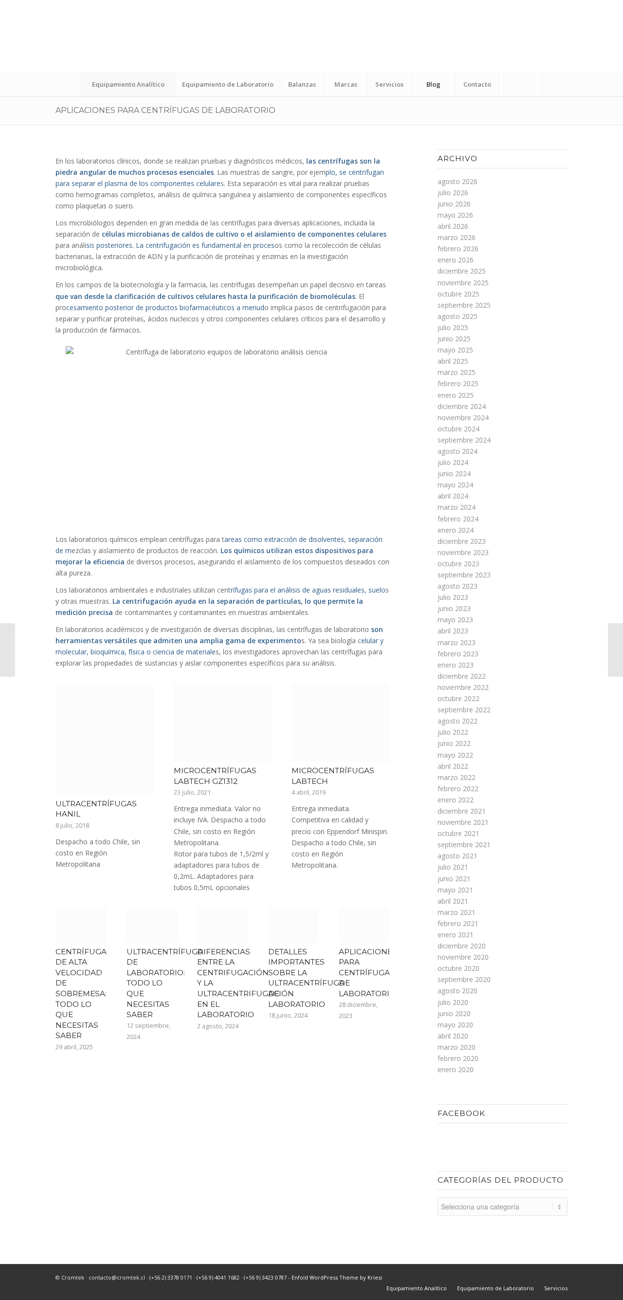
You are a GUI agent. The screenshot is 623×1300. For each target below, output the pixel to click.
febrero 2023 (458, 653)
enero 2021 (456, 934)
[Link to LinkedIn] (574, 43)
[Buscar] (520, 84)
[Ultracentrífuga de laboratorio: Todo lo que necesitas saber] (152, 925)
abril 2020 (453, 1035)
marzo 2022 (457, 777)
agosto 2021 (457, 855)
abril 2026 (453, 226)
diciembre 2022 (462, 676)
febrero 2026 (458, 248)
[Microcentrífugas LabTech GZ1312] (223, 722)
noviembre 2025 (463, 282)
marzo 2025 (457, 372)
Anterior (70, 763)
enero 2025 (456, 395)
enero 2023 (456, 664)
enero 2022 (456, 799)
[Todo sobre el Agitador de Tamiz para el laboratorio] (7, 650)
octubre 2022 (458, 698)
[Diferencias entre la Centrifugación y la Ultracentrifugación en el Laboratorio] (222, 925)
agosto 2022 (457, 720)
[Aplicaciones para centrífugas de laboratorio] (364, 925)
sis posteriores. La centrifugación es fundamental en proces (180, 245)
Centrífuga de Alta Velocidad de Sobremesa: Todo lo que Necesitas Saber (81, 993)
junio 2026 (454, 203)
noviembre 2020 (463, 957)
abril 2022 (453, 766)
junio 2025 (454, 338)
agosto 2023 (457, 586)
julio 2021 (453, 867)
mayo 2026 (455, 215)
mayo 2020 (455, 1024)
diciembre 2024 (462, 406)
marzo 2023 (457, 642)
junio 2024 (454, 473)
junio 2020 (454, 1013)
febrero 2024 (458, 518)
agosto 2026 (457, 181)
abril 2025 (453, 361)
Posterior (374, 763)
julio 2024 (453, 462)
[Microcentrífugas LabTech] (340, 722)
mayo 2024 (455, 484)
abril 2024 (453, 496)
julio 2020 (453, 1002)
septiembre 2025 (464, 305)
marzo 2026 (457, 237)
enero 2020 (456, 1069)
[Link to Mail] (588, 43)
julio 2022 (453, 732)
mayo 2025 (455, 349)
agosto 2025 (457, 316)
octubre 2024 (458, 428)
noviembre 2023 (463, 552)
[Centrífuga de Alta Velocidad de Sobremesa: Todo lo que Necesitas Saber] (80, 925)
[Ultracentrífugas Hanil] (104, 739)
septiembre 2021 (464, 844)
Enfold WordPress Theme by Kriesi (337, 1277)
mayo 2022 (455, 755)
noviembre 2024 (463, 417)
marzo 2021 (457, 912)
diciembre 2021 (462, 811)
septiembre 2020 (464, 979)
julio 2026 (453, 192)
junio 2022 (454, 743)
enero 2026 (456, 259)
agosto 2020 (457, 990)
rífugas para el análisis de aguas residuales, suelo (308, 589)
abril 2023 (453, 630)
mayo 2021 (455, 889)
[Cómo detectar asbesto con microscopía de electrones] (615, 650)
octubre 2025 (458, 293)
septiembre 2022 (464, 709)
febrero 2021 (458, 923)
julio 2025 (453, 327)
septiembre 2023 (464, 574)
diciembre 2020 (462, 945)
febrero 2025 (458, 383)
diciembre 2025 (462, 271)
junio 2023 (454, 608)
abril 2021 (453, 901)
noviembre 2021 (463, 822)
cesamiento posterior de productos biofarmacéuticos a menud (165, 307)
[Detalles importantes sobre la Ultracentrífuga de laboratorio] (293, 925)
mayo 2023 (455, 619)
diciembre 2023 (462, 541)
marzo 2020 (457, 1047)
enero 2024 (456, 530)
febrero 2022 (458, 788)
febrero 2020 (458, 1058)
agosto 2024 (457, 451)
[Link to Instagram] (603, 43)
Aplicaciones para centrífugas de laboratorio (165, 110)
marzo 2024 (457, 507)
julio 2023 (453, 597)
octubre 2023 (458, 563)
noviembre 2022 (463, 687)
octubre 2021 (458, 833)
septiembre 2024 (464, 440)
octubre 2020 (458, 968)
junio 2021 (454, 878)
